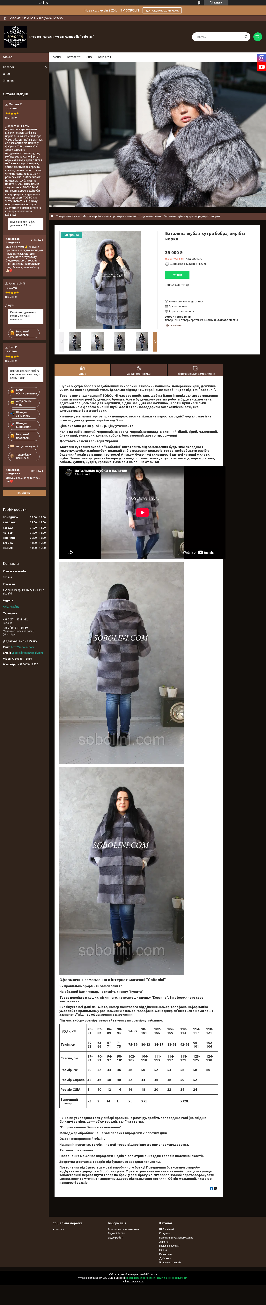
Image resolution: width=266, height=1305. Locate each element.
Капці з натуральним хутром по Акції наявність (23, 316)
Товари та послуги (68, 216)
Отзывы (8, 80)
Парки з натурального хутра (176, 1237)
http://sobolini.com (22, 647)
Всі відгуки (24, 492)
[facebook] (211, 1189)
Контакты (104, 56)
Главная (57, 56)
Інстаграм (58, 1229)
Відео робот (115, 1237)
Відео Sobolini (116, 1233)
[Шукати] (246, 36)
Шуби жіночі (166, 1229)
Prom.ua (152, 1274)
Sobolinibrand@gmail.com (27, 652)
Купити (177, 274)
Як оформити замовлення (123, 1229)
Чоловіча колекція (170, 1262)
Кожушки (164, 1233)
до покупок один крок (162, 10)
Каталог (72, 56)
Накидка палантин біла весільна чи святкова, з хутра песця (25, 374)
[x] (215, 1189)
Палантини (165, 1254)
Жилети (163, 1241)
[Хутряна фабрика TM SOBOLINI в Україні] (15, 36)
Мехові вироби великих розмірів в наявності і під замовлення (122, 216)
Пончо (163, 1249)
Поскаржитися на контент (140, 1278)
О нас (88, 56)
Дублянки (165, 1258)
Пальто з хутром (169, 1245)
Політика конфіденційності (172, 1278)
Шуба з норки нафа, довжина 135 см (22, 223)
